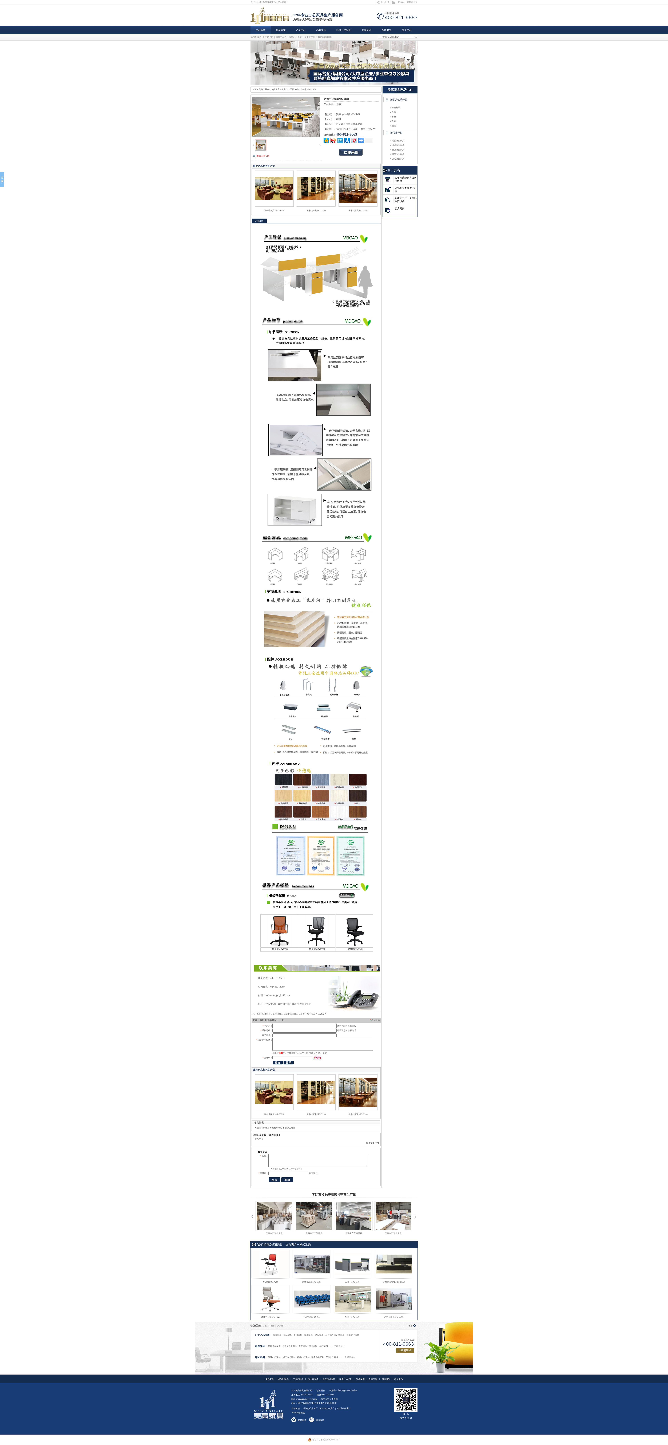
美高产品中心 (265, 89)
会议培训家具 (329, 1379)
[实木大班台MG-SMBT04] (394, 1264)
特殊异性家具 (353, 1335)
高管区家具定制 (325, 37)
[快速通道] (405, 1350)
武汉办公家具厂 (327, 1408)
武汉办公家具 (274, 1357)
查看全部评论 (372, 1143)
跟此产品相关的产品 (264, 166)
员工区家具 (313, 1379)
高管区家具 (283, 1379)
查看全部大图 (263, 156)
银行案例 (313, 1346)
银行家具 (319, 1335)
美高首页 (260, 30)
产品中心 (301, 30)
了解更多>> (339, 1346)
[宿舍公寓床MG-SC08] (394, 1299)
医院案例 (303, 1346)
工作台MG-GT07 (352, 1282)
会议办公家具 (398, 149)
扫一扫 (406, 1416)
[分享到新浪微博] (333, 140)
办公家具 (277, 1335)
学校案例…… (325, 1346)
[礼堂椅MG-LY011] (311, 1299)
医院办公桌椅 (295, 37)
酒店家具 (288, 1335)
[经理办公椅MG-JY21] (270, 1299)
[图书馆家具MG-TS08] (358, 206)
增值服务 (386, 30)
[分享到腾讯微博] (340, 140)
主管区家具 (298, 1379)
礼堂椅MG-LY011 (312, 1317)
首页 (254, 89)
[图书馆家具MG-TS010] (274, 206)
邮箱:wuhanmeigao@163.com (304, 1399)
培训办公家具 (398, 145)
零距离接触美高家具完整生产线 (334, 1194)
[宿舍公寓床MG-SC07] (311, 1264)
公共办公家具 (398, 158)
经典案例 (360, 1379)
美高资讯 (366, 30)
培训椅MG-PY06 (270, 1282)
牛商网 (334, 1399)
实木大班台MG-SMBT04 (394, 1282)
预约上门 (384, 2)
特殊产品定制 (343, 30)
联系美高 (398, 1379)
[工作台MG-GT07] (352, 1264)
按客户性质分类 (280, 89)
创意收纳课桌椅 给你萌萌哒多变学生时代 (276, 1128)
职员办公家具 (398, 154)
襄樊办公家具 (317, 1357)
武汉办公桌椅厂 (310, 1408)
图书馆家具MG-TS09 (316, 210)
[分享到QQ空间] (326, 140)
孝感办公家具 (303, 1357)
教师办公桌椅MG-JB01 (306, 89)
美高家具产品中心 (400, 90)
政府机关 (396, 107)
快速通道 (256, 1325)
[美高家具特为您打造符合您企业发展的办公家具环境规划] (334, 63)
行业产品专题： (263, 1335)
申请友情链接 (298, 1412)
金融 (394, 121)
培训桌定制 (309, 37)
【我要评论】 (274, 1135)
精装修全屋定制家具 (334, 1335)
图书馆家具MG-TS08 (358, 210)
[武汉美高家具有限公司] (271, 22)
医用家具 (298, 1335)
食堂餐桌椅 (268, 37)
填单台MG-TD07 (352, 1317)
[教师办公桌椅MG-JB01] (260, 150)
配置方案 (373, 1379)
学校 (292, 89)
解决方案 (281, 30)
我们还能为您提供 (269, 1244)
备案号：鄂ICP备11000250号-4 (343, 1390)
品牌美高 (321, 30)
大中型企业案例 (289, 1346)
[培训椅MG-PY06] (270, 1264)
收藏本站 (400, 2)
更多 (410, 1325)
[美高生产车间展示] (274, 1216)
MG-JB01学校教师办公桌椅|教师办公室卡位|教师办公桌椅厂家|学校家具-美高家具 (289, 1014)
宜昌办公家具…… (334, 1357)
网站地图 (413, 2)
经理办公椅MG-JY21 (270, 1317)
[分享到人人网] (347, 140)
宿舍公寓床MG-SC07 (311, 1282)
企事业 (395, 112)
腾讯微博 (320, 1420)
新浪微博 (302, 1420)
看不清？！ (314, 1173)
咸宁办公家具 (289, 1357)
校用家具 (308, 1335)
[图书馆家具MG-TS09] (316, 206)
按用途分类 (396, 132)
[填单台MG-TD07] (352, 1299)
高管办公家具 (398, 140)
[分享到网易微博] (354, 140)
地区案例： (261, 1357)
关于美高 (407, 30)
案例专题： (261, 1346)
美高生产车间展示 (274, 1233)
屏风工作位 (281, 37)
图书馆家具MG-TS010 (274, 210)
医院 (394, 125)
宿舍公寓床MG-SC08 (393, 1317)
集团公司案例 (274, 1346)
